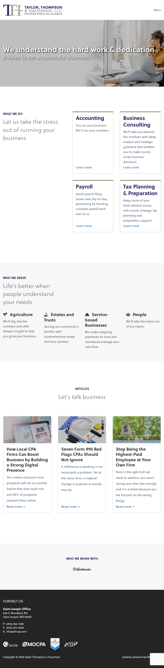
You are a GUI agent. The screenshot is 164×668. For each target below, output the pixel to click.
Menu (157, 10)
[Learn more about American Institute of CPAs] (10, 644)
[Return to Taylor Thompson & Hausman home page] (33, 10)
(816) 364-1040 (15, 624)
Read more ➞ (27, 506)
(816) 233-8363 (15, 627)
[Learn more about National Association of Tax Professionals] (71, 644)
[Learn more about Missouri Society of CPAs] (34, 644)
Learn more (93, 167)
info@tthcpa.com (16, 631)
